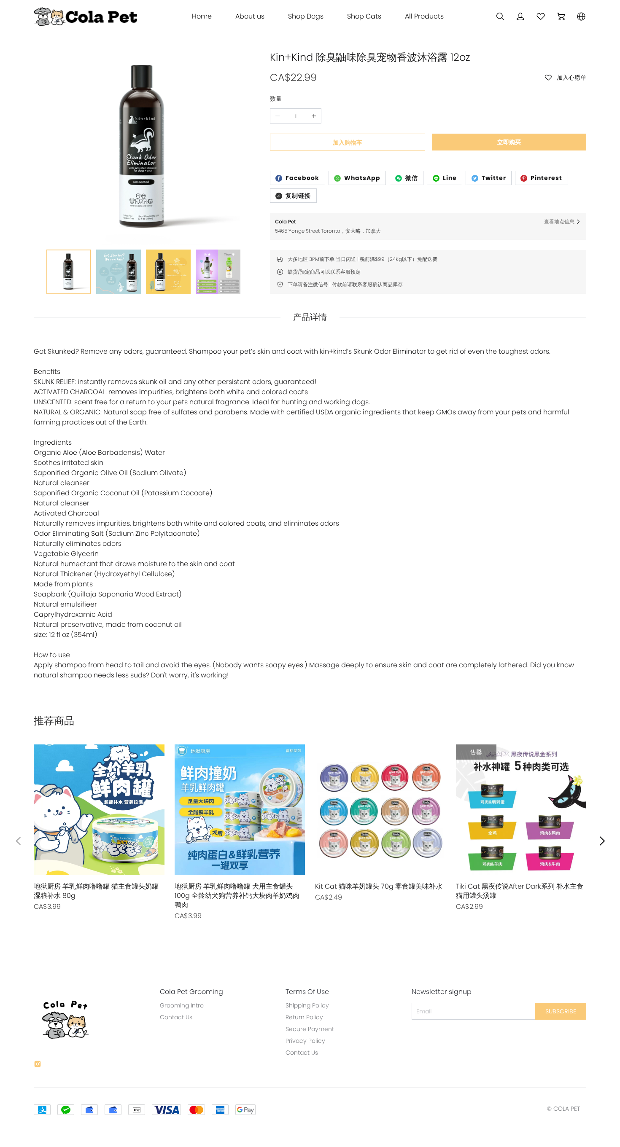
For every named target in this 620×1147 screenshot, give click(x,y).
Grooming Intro (182, 1005)
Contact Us (176, 1017)
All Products (424, 16)
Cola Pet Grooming (191, 992)
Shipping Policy (307, 1005)
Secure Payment (310, 1029)
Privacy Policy (305, 1041)
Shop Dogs (305, 16)
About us (249, 16)
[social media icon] (37, 1065)
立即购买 (509, 142)
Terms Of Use (307, 992)
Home (202, 16)
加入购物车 (347, 142)
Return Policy (304, 1017)
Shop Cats (364, 16)
